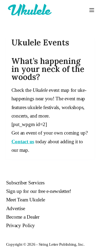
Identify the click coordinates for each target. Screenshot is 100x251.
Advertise (15, 208)
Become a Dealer (22, 217)
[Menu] (91, 10)
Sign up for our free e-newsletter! (38, 191)
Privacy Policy (20, 225)
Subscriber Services (25, 182)
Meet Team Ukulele (25, 199)
